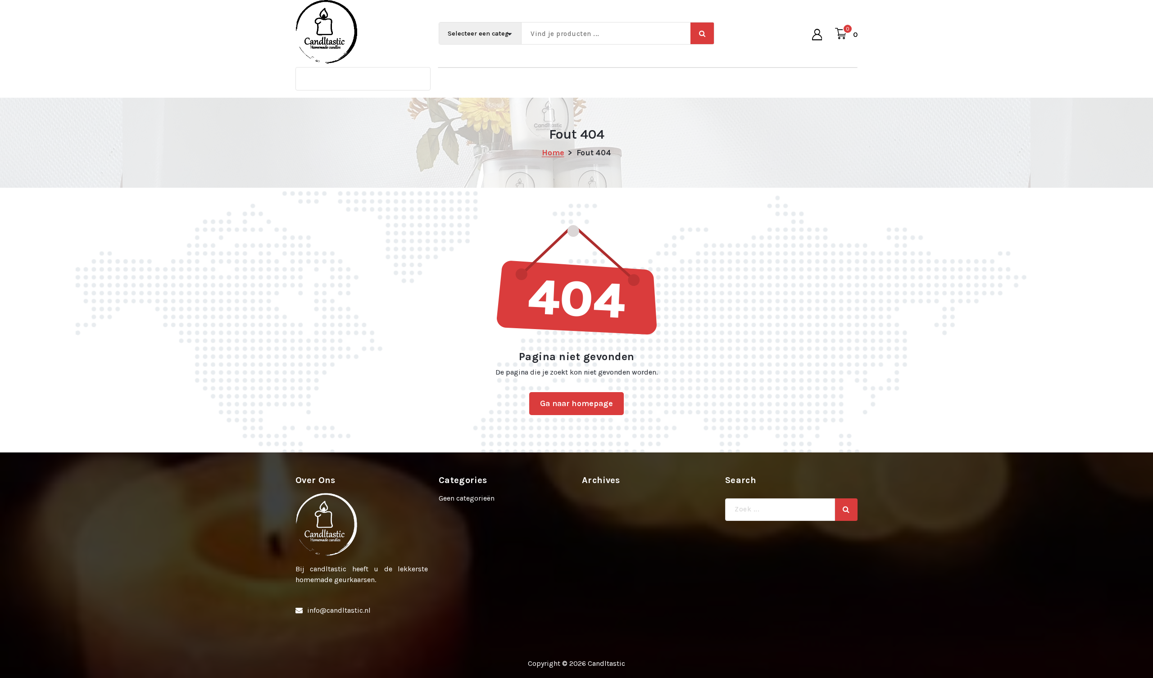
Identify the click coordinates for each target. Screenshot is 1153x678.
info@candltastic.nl (339, 610)
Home (553, 153)
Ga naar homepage (576, 403)
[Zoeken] (846, 509)
